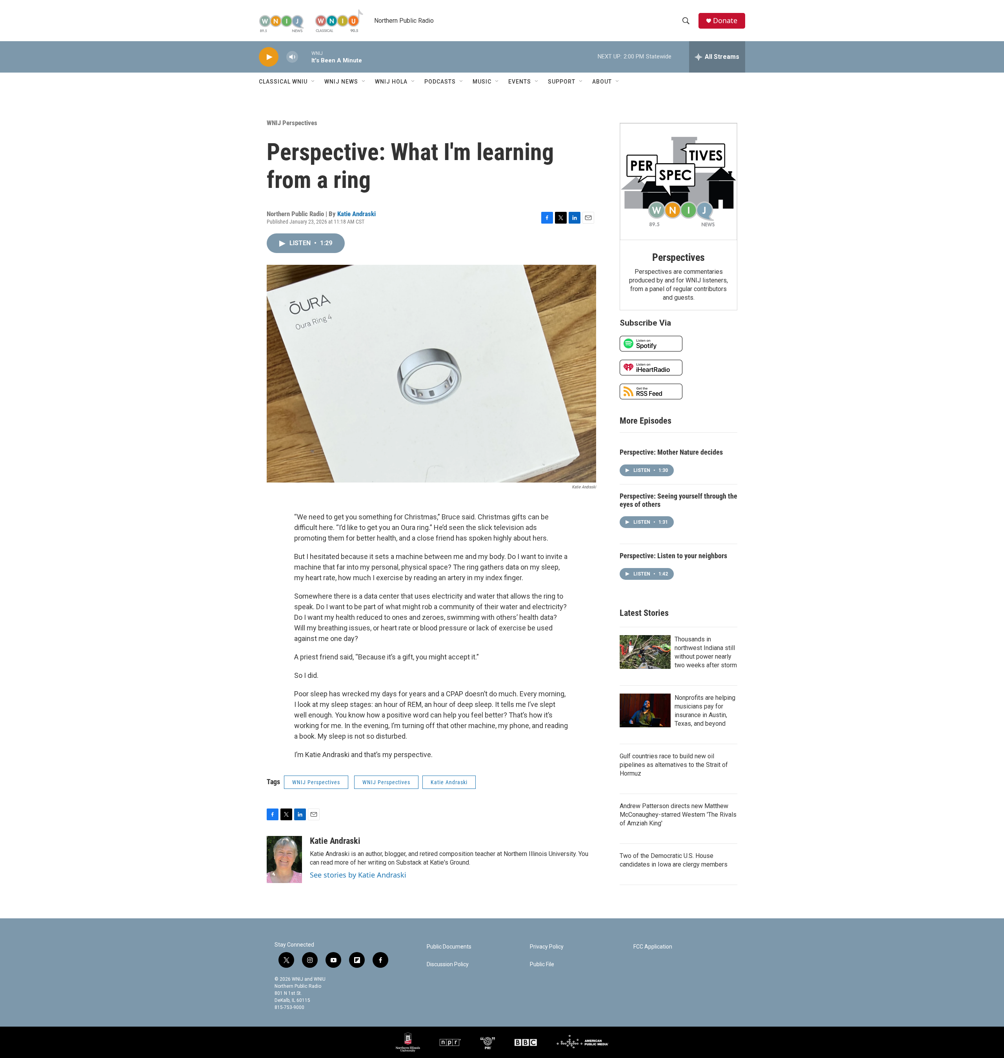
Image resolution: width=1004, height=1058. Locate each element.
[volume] (292, 57)
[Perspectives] (678, 181)
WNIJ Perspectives (292, 123)
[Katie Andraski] (284, 859)
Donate (725, 20)
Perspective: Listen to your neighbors (673, 556)
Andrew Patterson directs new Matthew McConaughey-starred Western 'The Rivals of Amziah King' (678, 814)
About (602, 81)
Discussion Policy (448, 964)
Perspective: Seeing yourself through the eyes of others (678, 500)
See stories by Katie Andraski (358, 875)
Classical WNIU (283, 81)
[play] (268, 57)
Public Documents (449, 947)
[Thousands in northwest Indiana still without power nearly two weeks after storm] (645, 652)
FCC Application (652, 947)
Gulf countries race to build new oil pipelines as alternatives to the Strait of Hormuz (674, 764)
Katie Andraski (356, 214)
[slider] (305, 57)
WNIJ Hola (391, 81)
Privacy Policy (547, 947)
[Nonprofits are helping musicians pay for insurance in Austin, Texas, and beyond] (645, 710)
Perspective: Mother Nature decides (671, 452)
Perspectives (678, 257)
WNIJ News (341, 81)
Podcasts (440, 81)
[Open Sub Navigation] (313, 81)
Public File (542, 964)
